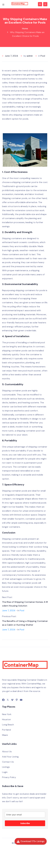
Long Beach (8, 724)
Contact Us (8, 761)
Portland (6, 729)
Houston (6, 719)
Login (5, 772)
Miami (5, 735)
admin (30, 55)
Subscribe (25, 823)
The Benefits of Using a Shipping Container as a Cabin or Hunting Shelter (25, 623)
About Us (7, 751)
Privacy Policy (9, 777)
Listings (6, 766)
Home (25, 28)
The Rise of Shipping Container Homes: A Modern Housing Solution (25, 603)
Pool (43, 55)
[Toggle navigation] (3, 4)
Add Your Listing (10, 756)
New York (6, 714)
